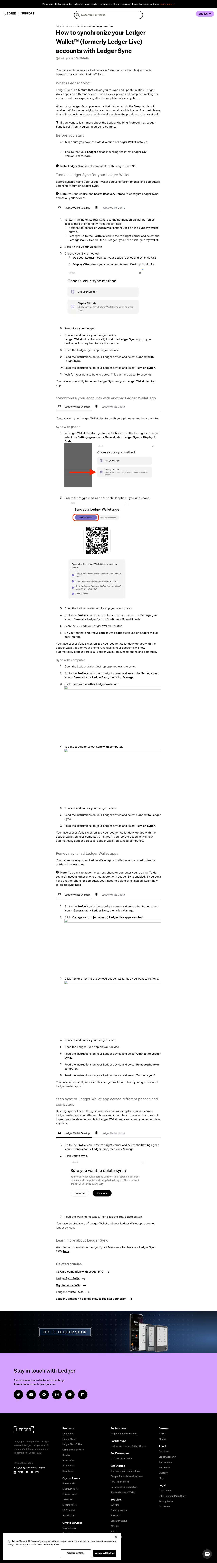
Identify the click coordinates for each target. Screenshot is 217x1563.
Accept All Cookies (104, 1553)
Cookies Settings (75, 1553)
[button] (207, 1554)
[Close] (116, 1536)
